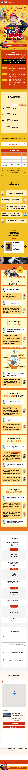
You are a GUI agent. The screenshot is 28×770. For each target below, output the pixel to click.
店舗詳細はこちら (17, 720)
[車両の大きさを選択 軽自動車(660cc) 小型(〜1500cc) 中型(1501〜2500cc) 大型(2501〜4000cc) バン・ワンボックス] (14, 144)
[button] (14, 693)
